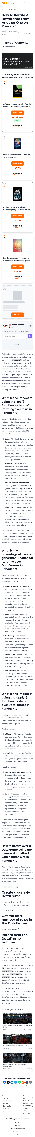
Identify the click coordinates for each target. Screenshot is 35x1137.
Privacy (17, 1125)
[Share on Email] (30, 1082)
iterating (9, 375)
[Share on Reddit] (23, 1082)
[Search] (28, 3)
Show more (10, 47)
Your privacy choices (17, 1128)
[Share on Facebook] (4, 1082)
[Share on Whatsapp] (19, 1082)
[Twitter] (17, 1134)
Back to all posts (10, 9)
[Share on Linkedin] (11, 1082)
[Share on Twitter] (8, 1082)
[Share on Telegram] (15, 1082)
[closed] (32, 3)
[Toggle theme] (30, 326)
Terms (17, 1122)
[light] (25, 3)
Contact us (17, 1131)
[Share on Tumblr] (26, 1082)
